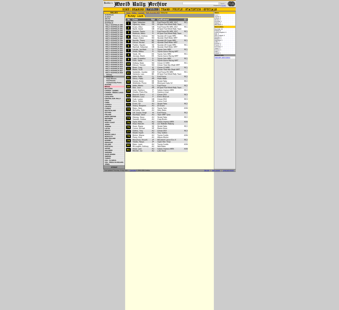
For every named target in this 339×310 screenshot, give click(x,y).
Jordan (107, 126)
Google (223, 5)
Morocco (108, 136)
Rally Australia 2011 (113, 60)
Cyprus (107, 108)
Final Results (109, 80)
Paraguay (108, 142)
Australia (108, 23)
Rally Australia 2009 (113, 59)
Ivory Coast (109, 122)
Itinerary (108, 74)
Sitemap (114, 167)
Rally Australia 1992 (113, 31)
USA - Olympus (110, 160)
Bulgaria (108, 88)
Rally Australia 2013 (113, 62)
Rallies (114, 13)
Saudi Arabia (109, 154)
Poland (107, 144)
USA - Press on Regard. (114, 162)
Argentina (108, 21)
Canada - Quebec (111, 90)
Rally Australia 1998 (113, 41)
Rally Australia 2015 (113, 66)
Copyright (133, 170)
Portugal (108, 146)
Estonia (107, 112)
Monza (107, 132)
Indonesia (108, 118)
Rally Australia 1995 (113, 35)
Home (128, 13)
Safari (107, 148)
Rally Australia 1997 (113, 39)
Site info (206, 170)
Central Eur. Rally (112, 98)
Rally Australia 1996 (113, 37)
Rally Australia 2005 (113, 55)
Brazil (107, 86)
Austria (107, 84)
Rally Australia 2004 (113, 53)
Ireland (107, 120)
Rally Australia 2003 (113, 51)
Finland (107, 114)
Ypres (107, 164)
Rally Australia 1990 (113, 27)
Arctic (107, 19)
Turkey (107, 158)
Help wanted (216, 170)
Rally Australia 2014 (113, 64)
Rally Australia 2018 (113, 72)
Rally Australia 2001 (113, 47)
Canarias (108, 94)
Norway (107, 140)
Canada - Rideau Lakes (113, 92)
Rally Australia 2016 (113, 68)
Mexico (107, 130)
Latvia (107, 128)
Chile (106, 100)
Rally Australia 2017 (113, 70)
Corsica (107, 104)
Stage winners (110, 78)
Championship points (113, 82)
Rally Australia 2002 (113, 49)
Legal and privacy (228, 170)
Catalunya (108, 96)
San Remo (108, 150)
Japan (107, 124)
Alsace (107, 17)
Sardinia (108, 152)
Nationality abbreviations (222, 57)
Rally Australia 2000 (113, 45)
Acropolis (108, 15)
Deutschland (110, 110)
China (106, 102)
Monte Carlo (110, 134)
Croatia (107, 106)
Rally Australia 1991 (113, 29)
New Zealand (109, 138)
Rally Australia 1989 (113, 25)
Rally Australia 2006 (113, 57)
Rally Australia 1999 (113, 43)
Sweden (107, 156)
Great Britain (110, 116)
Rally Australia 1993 (113, 33)
